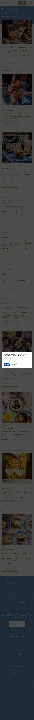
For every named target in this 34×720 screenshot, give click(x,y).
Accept (7, 364)
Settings (14, 364)
